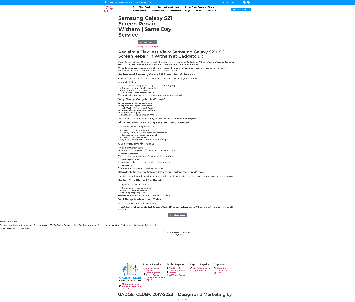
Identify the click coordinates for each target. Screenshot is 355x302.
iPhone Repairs (144, 7)
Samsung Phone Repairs (168, 7)
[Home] (133, 7)
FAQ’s (187, 11)
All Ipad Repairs (139, 11)
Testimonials (175, 11)
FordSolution (183, 299)
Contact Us (211, 11)
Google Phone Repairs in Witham (199, 7)
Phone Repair (158, 11)
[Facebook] (244, 2)
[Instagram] (248, 2)
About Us (198, 11)
